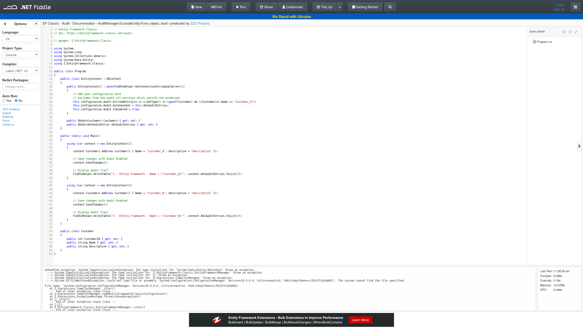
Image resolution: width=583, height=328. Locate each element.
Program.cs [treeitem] (544, 41)
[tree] (554, 42)
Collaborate (294, 7)
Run (242, 7)
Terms (6, 120)
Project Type (12, 48)
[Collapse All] (576, 31)
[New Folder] (570, 31)
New (198, 7)
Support (6, 113)
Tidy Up (326, 7)
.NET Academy (11, 109)
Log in (560, 4)
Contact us (8, 124)
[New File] (564, 31)
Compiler (9, 64)
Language (10, 32)
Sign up (559, 9)
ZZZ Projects (200, 23)
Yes (8, 100)
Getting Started (366, 7)
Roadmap (7, 116)
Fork (218, 7)
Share (268, 7)
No (20, 100)
